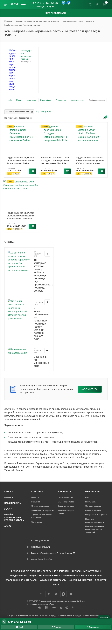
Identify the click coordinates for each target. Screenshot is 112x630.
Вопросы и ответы (93, 510)
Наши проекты (13, 503)
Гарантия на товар (66, 506)
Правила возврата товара (66, 511)
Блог (87, 497)
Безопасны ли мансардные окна (41, 361)
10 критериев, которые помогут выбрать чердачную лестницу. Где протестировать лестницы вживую (43, 275)
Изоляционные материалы (21, 580)
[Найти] (90, 4)
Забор (56, 584)
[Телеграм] (63, 3)
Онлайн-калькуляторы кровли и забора (14, 517)
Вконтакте (41, 594)
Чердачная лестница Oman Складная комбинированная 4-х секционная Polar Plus (21, 216)
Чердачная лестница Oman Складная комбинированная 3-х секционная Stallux (21, 160)
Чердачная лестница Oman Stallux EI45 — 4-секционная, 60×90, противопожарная (90, 160)
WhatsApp (56, 594)
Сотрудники (36, 522)
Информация (92, 492)
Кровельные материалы (86, 571)
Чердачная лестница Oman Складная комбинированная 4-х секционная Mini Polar (55, 160)
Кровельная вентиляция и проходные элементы (40, 571)
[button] (32, 171)
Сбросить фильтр (43, 112)
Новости (35, 497)
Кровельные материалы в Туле (40, 604)
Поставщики (90, 502)
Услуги (8, 509)
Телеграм (49, 594)
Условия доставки (66, 502)
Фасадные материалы (53, 580)
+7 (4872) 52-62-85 (45, 2)
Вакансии (35, 502)
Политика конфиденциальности (94, 520)
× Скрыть (104, 617)
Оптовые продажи (93, 506)
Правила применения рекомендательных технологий (94, 529)
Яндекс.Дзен (71, 594)
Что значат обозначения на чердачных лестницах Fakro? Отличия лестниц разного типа (41, 323)
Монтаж (8, 497)
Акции (7, 526)
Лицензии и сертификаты (42, 510)
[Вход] (97, 4)
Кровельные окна (49, 576)
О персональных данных (96, 515)
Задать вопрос (90, 389)
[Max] (68, 3)
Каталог (9, 492)
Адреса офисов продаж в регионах (41, 516)
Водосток (100, 580)
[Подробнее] (47, 254)
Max (63, 594)
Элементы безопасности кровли (82, 576)
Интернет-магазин (56, 13)
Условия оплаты (65, 497)
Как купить (64, 492)
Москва (38, 7)
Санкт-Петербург (45, 559)
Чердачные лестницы (23, 576)
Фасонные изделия (80, 580)
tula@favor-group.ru (40, 547)
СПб (45, 7)
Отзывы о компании (40, 506)
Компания (37, 492)
